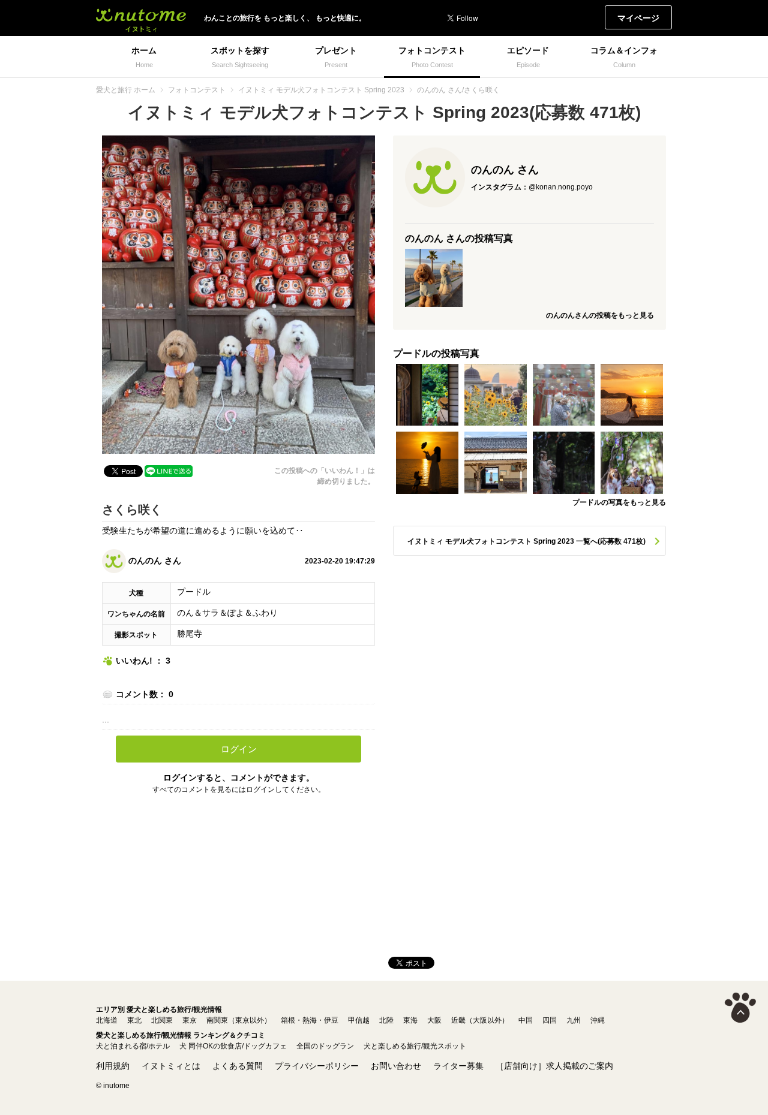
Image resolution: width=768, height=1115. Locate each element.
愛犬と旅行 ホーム (125, 90)
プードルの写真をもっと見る (619, 502)
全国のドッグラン (325, 1046)
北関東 (162, 1020)
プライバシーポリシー (317, 1066)
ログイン (239, 749)
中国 (525, 1020)
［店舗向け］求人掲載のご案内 (554, 1066)
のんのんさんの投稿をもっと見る (600, 315)
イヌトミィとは (171, 1066)
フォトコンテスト (197, 90)
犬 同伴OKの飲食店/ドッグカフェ (233, 1046)
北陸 (386, 1020)
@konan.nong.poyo (561, 187)
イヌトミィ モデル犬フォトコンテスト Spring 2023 (321, 90)
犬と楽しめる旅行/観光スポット (415, 1046)
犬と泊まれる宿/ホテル (133, 1046)
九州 (573, 1020)
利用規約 (113, 1066)
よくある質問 (237, 1066)
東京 (189, 1020)
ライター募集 (458, 1066)
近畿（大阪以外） (480, 1020)
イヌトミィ (141, 18)
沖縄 (597, 1020)
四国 (549, 1020)
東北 (134, 1020)
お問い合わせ (396, 1066)
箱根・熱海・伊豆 (309, 1020)
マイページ (638, 18)
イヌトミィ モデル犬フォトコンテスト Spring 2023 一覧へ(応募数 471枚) (526, 541)
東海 (410, 1020)
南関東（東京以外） (238, 1020)
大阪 (434, 1020)
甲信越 (359, 1020)
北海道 (107, 1020)
